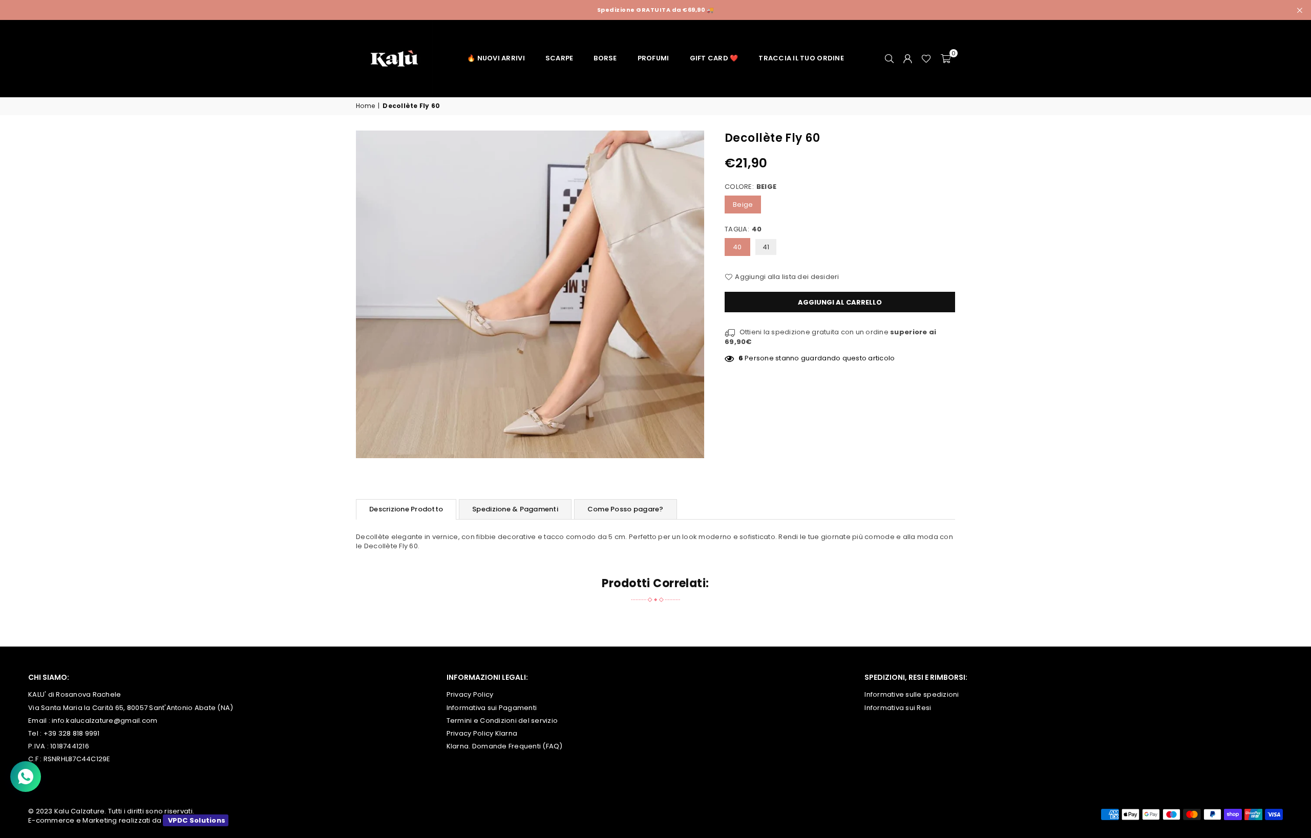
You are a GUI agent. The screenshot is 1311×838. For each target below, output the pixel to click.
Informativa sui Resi (897, 708)
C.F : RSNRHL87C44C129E (69, 759)
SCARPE (559, 58)
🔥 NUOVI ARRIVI (496, 58)
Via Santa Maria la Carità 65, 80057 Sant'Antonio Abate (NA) (130, 708)
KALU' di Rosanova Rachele (74, 694)
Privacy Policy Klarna (482, 733)
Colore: (750, 186)
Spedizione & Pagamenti (515, 509)
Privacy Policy (470, 694)
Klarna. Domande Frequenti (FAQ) (505, 746)
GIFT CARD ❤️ (714, 58)
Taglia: (743, 229)
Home (365, 106)
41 (766, 247)
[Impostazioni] (907, 58)
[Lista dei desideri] (926, 58)
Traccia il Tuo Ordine (800, 58)
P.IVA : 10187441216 (58, 746)
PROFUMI (653, 58)
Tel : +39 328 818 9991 (64, 733)
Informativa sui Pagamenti (492, 708)
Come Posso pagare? (625, 509)
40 (737, 247)
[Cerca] (889, 58)
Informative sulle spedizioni (911, 694)
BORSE (605, 58)
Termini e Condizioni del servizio (502, 720)
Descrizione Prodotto (406, 509)
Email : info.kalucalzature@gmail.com (92, 720)
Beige (743, 204)
